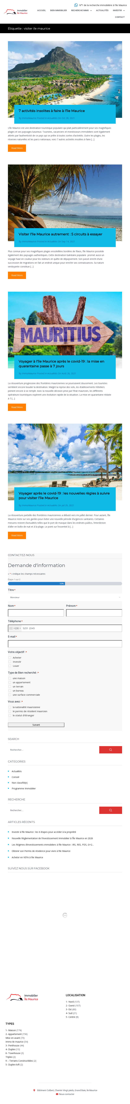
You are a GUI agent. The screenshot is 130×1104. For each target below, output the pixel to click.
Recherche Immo (80, 10)
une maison (19, 678)
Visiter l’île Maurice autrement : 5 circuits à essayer (60, 234)
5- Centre (70, 1016)
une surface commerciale (26, 694)
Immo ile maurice (14, 1041)
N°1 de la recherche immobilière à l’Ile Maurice (103, 5)
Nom (11, 605)
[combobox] (65, 597)
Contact (120, 17)
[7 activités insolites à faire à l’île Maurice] (65, 79)
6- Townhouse (13, 1053)
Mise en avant (13, 1037)
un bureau (18, 690)
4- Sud (69, 1013)
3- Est (69, 1009)
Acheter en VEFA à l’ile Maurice (27, 857)
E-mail (12, 636)
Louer (16, 665)
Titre (11, 590)
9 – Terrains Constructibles (19, 1060)
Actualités (102, 10)
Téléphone (15, 621)
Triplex (9, 1056)
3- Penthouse (12, 1045)
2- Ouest (70, 1005)
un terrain (18, 686)
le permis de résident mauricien (30, 711)
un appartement (21, 682)
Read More (17, 148)
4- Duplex (10, 1049)
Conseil (15, 777)
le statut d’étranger (23, 715)
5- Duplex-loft (13, 1064)
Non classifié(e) (20, 782)
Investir (117, 10)
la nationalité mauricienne (26, 707)
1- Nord (70, 1001)
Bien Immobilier (58, 10)
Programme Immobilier (24, 788)
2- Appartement (14, 1034)
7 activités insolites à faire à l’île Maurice (52, 111)
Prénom (71, 605)
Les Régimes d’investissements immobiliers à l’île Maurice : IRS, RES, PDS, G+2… (53, 844)
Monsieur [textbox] (15, 597)
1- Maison (11, 1030)
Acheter (17, 657)
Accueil (41, 10)
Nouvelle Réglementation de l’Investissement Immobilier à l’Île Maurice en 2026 (52, 838)
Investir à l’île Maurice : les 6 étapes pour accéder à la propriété (44, 831)
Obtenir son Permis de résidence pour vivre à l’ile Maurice (41, 850)
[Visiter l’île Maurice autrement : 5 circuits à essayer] (65, 202)
